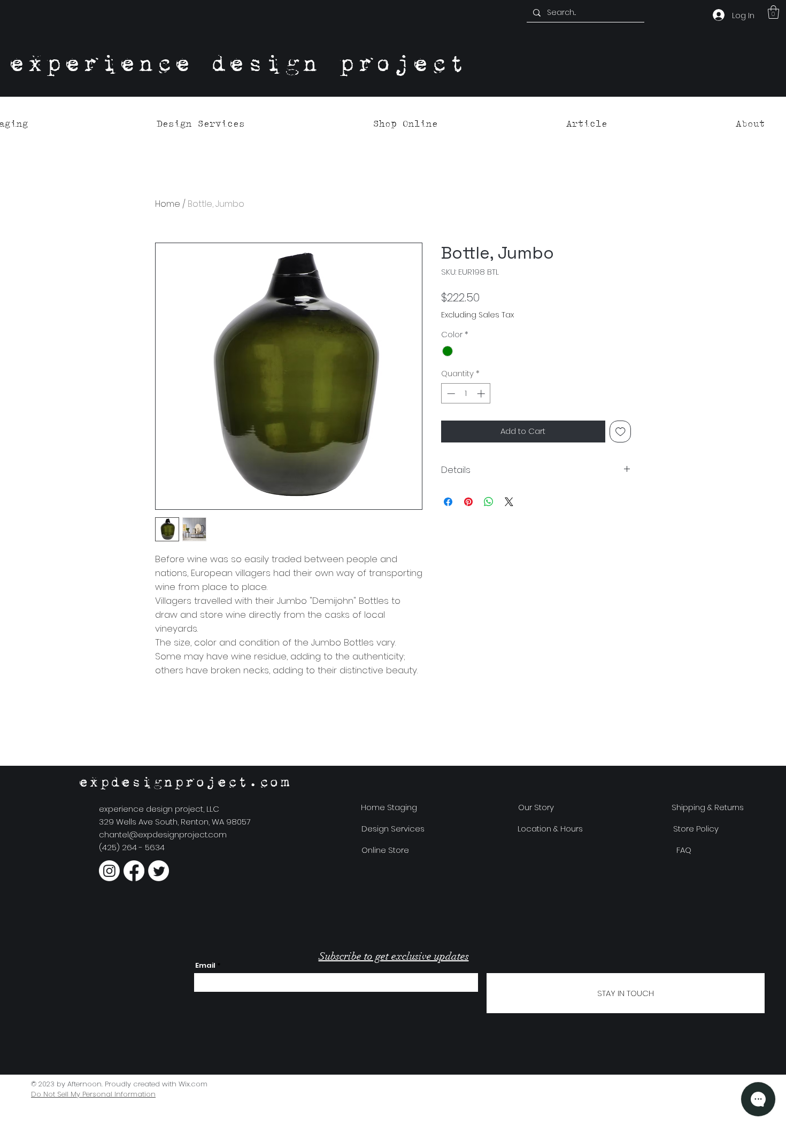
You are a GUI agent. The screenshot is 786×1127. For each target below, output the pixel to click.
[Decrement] (450, 393)
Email (205, 965)
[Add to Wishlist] (620, 431)
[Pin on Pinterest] (468, 501)
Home (167, 204)
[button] (773, 12)
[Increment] (482, 393)
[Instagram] (109, 870)
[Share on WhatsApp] (488, 501)
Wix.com (193, 1084)
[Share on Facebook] (448, 501)
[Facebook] (134, 870)
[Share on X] (509, 501)
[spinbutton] (466, 393)
